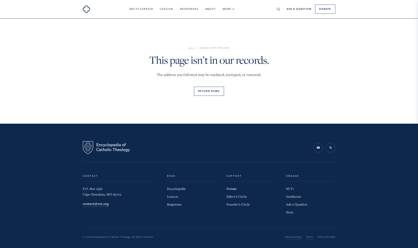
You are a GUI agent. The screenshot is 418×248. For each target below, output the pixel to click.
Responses (189, 9)
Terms (309, 237)
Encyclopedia (141, 9)
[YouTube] (318, 147)
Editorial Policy (293, 237)
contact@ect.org (96, 204)
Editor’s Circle (236, 196)
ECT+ (290, 189)
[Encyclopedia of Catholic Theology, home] (86, 9)
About (210, 9)
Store (289, 212)
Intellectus (293, 196)
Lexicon (166, 9)
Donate (325, 9)
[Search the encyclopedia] (278, 9)
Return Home (209, 91)
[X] (330, 147)
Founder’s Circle (238, 204)
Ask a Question (299, 9)
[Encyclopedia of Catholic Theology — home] (106, 147)
